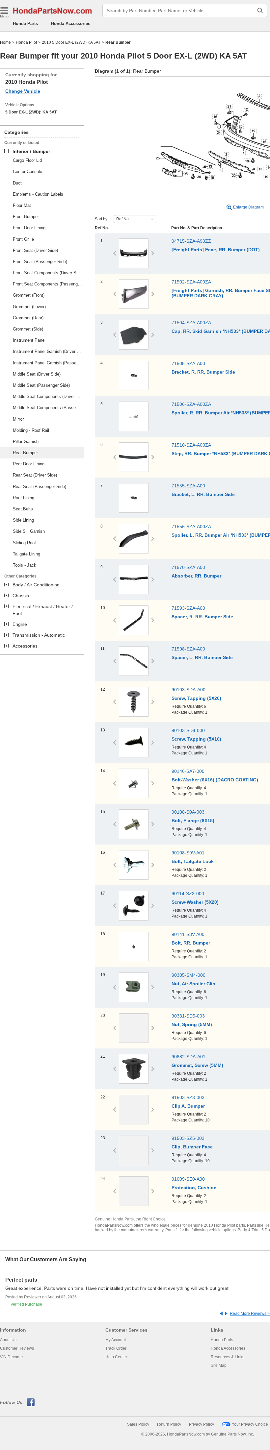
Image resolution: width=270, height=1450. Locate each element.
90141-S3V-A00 (188, 934)
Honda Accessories (70, 23)
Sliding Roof (24, 542)
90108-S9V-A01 (188, 852)
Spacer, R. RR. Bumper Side (202, 616)
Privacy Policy (201, 1424)
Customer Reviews (17, 1348)
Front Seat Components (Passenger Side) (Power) (47, 284)
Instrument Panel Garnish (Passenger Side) (47, 362)
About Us (8, 1340)
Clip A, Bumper (188, 1106)
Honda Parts (25, 23)
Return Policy (169, 1424)
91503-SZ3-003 (188, 1097)
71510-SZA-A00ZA (191, 445)
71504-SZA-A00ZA (191, 322)
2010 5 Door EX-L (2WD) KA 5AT (71, 42)
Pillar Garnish (26, 441)
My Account (115, 1340)
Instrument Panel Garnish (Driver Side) (47, 351)
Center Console (27, 171)
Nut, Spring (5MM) (192, 1024)
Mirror (18, 419)
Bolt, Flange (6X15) (193, 820)
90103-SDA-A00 (188, 689)
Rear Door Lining (28, 463)
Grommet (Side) (28, 329)
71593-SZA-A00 (188, 608)
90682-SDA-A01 (188, 1056)
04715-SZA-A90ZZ (191, 241)
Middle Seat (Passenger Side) (41, 385)
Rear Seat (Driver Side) (35, 475)
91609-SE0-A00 (188, 1179)
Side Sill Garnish (29, 531)
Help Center (116, 1357)
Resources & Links (227, 1357)
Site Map (219, 1365)
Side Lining (23, 520)
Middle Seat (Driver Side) (37, 374)
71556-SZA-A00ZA (191, 526)
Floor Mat (22, 205)
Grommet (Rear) (28, 317)
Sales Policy (138, 1424)
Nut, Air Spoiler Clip (193, 983)
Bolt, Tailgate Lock (193, 861)
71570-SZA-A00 (188, 567)
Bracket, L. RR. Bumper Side (203, 494)
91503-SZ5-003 (188, 1138)
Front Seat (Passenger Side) (40, 261)
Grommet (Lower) (29, 306)
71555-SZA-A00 (188, 485)
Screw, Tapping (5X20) (196, 698)
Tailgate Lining (26, 554)
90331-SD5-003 (188, 1016)
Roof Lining (23, 497)
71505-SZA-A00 (188, 363)
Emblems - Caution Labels (38, 194)
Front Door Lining (29, 227)
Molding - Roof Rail (31, 430)
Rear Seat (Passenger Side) (39, 486)
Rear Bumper (25, 452)
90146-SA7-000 (188, 771)
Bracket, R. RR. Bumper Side (203, 372)
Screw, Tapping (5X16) (196, 739)
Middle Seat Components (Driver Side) (47, 396)
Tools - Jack (24, 565)
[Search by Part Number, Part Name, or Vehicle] (260, 10)
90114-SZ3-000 (188, 893)
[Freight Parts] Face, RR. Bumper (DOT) (216, 249)
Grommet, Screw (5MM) (197, 1065)
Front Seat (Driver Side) (35, 250)
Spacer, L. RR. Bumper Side (202, 657)
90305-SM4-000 (188, 975)
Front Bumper (26, 216)
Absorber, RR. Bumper (196, 575)
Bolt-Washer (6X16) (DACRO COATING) (215, 779)
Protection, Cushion (194, 1187)
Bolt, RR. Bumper (191, 943)
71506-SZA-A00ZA (191, 404)
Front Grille (23, 239)
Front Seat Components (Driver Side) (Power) (47, 272)
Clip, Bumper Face (192, 1146)
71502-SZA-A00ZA (191, 281)
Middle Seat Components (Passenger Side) (47, 407)
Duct (17, 183)
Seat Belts (23, 508)
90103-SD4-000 (188, 730)
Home (5, 42)
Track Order (115, 1348)
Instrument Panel (29, 340)
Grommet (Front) (28, 295)
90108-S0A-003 (188, 812)
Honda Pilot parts (229, 1225)
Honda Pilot (26, 42)
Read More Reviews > (250, 1313)
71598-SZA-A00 (188, 648)
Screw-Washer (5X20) (195, 902)
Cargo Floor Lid (27, 160)
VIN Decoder (11, 1357)
